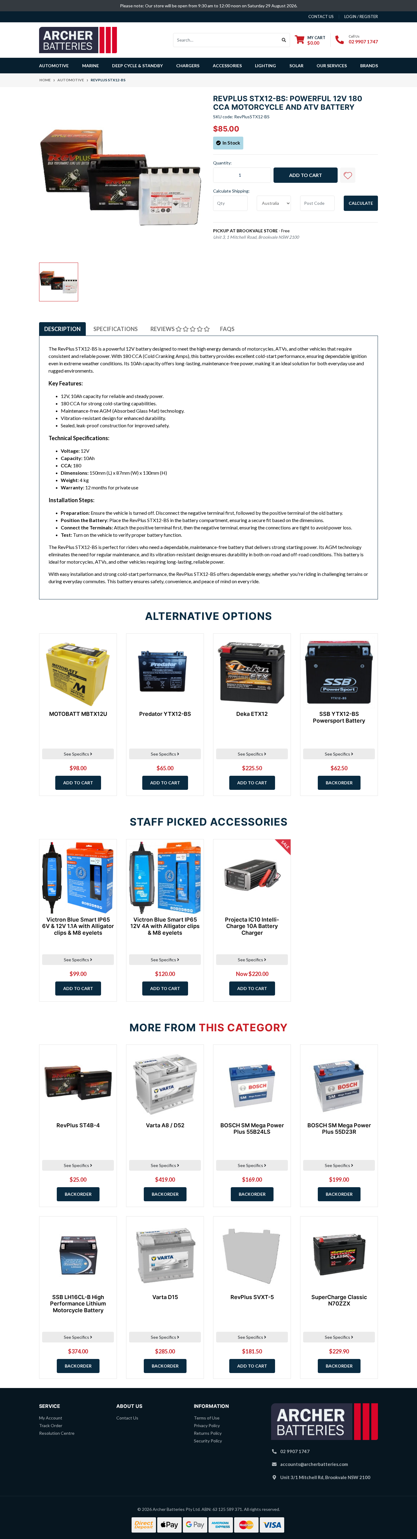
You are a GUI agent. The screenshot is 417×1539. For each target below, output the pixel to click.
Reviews (163, 329)
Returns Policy (208, 1433)
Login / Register (361, 16)
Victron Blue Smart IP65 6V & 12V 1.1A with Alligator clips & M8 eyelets (78, 926)
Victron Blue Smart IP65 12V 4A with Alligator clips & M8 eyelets (165, 926)
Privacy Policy (207, 1425)
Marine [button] (90, 65)
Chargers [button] (187, 65)
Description (62, 329)
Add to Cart (305, 175)
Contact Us (127, 1417)
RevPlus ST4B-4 (78, 1125)
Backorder (339, 782)
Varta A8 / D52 (165, 1125)
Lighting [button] (265, 65)
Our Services (332, 65)
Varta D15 (165, 1297)
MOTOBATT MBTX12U (78, 714)
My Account (50, 1417)
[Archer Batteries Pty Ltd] (78, 39)
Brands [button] (369, 65)
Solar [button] (296, 65)
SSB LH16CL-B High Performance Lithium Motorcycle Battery (78, 1303)
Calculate (361, 203)
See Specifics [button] (77, 754)
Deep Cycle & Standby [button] (137, 65)
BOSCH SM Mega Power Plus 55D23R (339, 1128)
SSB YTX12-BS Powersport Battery (339, 717)
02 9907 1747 (363, 41)
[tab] (62, 329)
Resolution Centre (56, 1433)
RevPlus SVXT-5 (252, 1297)
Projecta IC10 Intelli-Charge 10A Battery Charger (252, 926)
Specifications (115, 329)
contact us (321, 16)
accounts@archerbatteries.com (314, 1464)
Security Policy (208, 1440)
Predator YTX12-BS (165, 714)
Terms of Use (206, 1417)
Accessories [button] (227, 65)
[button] (347, 175)
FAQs (227, 329)
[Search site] (284, 40)
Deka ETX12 (252, 714)
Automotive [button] (54, 65)
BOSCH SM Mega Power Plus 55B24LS (252, 1128)
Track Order (50, 1425)
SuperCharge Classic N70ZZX (339, 1300)
